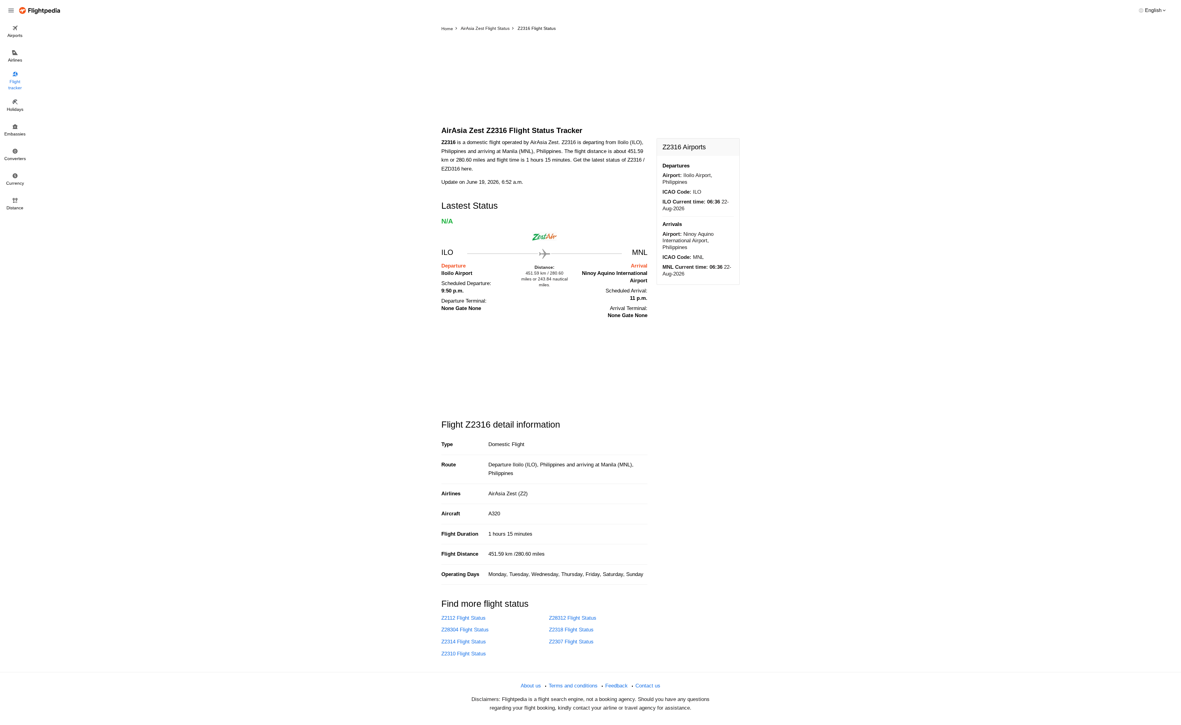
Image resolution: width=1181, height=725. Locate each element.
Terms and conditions (573, 686)
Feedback (616, 686)
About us (531, 686)
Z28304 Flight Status (465, 630)
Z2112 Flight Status (463, 618)
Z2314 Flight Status (463, 642)
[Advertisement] (590, 80)
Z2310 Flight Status (463, 654)
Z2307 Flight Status (571, 642)
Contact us (647, 686)
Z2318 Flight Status (571, 630)
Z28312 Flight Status (572, 618)
